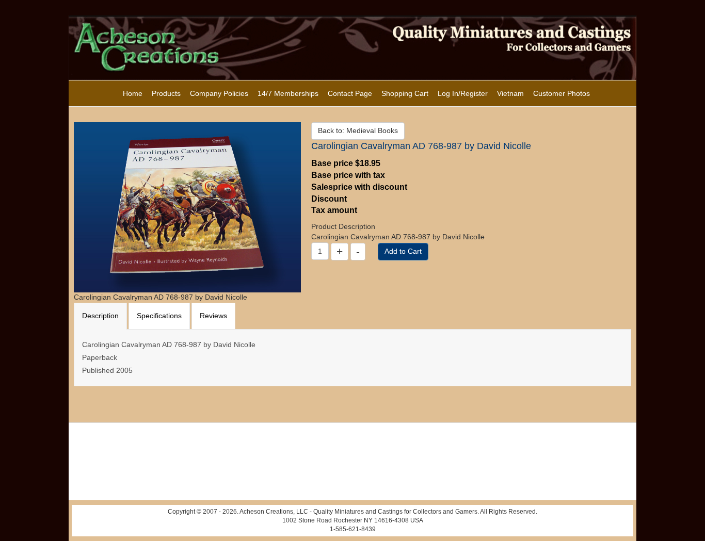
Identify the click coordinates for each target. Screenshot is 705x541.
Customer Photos (561, 93)
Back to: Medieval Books (358, 130)
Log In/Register (463, 93)
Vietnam (510, 93)
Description (100, 316)
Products (166, 93)
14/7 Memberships (288, 93)
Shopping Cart (404, 93)
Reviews (213, 316)
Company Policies (219, 93)
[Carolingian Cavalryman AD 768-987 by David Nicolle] (187, 207)
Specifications (159, 316)
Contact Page (350, 93)
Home (132, 93)
